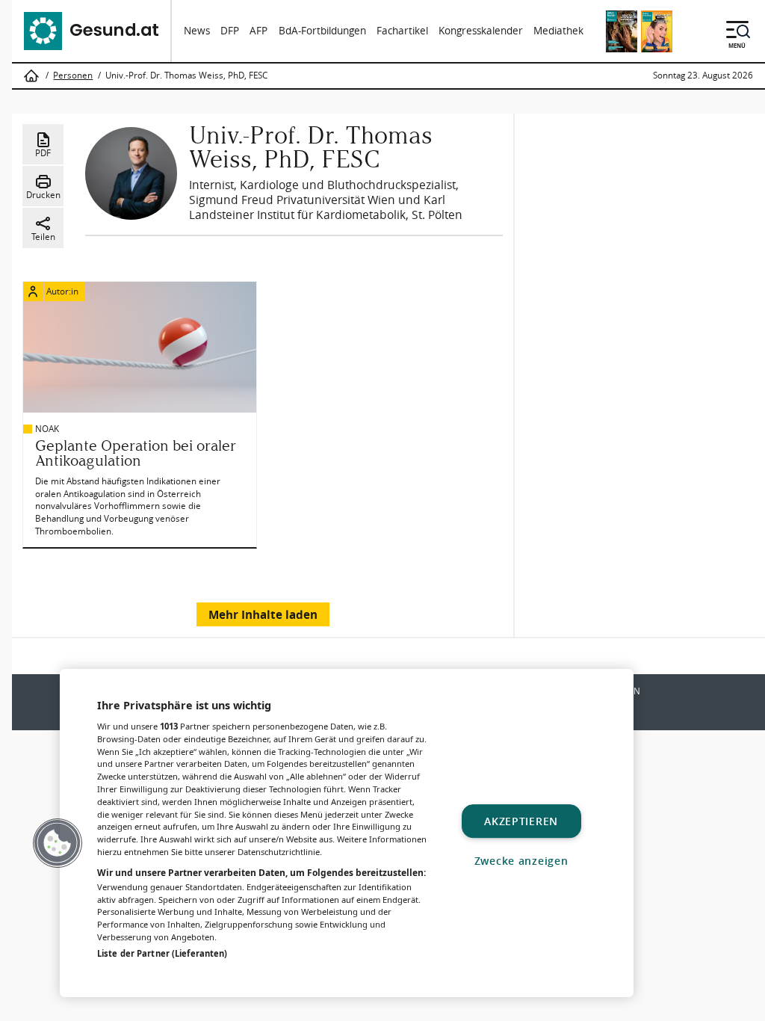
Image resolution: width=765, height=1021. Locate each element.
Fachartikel (402, 30)
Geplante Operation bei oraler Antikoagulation (135, 453)
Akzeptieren (521, 821)
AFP (258, 30)
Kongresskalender (481, 30)
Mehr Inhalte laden (263, 614)
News (197, 30)
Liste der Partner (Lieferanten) (162, 953)
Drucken (43, 194)
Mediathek (558, 30)
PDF (43, 152)
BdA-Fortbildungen (322, 30)
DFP (229, 30)
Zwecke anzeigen (521, 861)
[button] (57, 843)
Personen (73, 75)
